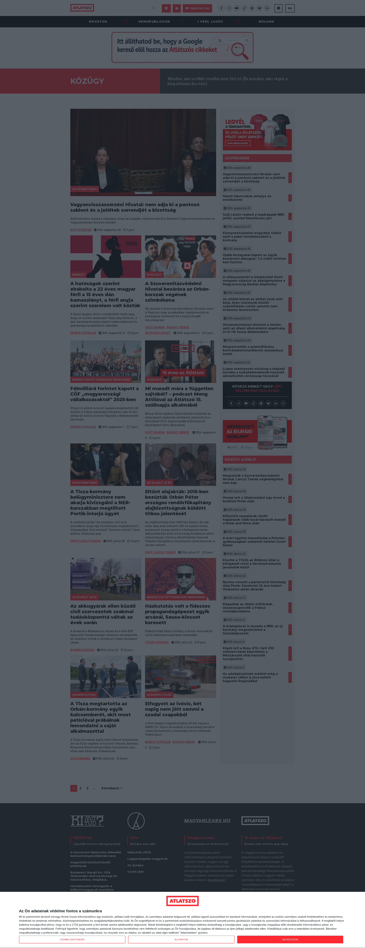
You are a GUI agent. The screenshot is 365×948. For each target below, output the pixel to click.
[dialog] (182, 920)
